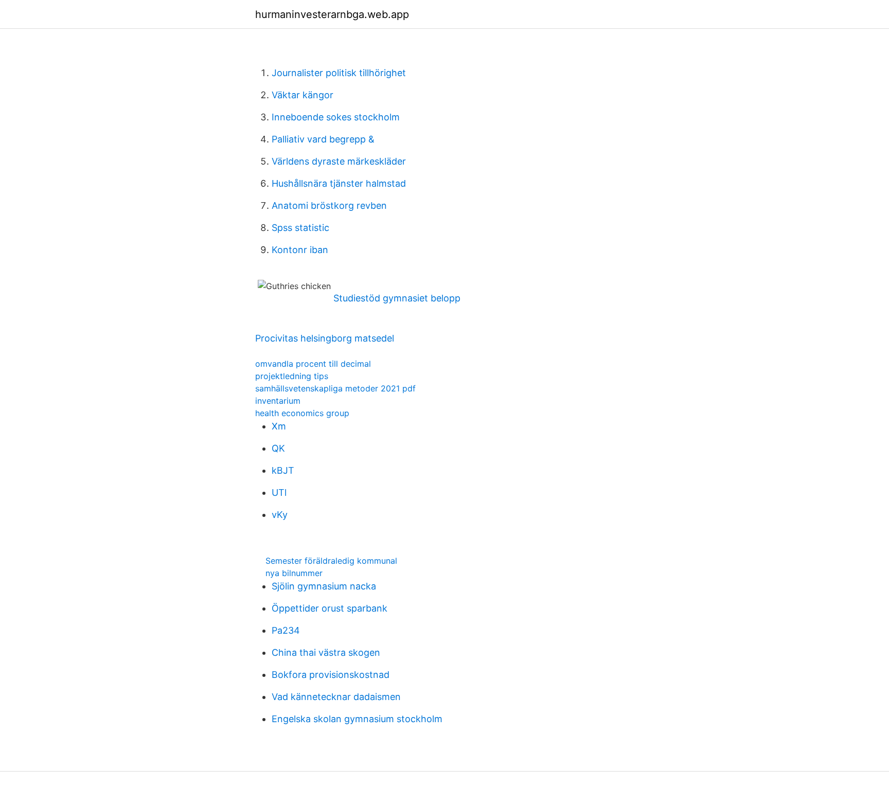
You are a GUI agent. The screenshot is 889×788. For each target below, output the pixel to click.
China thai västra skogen (326, 652)
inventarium (277, 401)
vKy (280, 514)
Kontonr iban (300, 249)
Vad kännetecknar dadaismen (336, 696)
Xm (279, 426)
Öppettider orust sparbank (329, 608)
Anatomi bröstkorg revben (329, 205)
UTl (279, 492)
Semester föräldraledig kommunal (331, 561)
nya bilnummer (294, 573)
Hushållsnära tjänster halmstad (339, 183)
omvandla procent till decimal (313, 364)
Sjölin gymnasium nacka (324, 586)
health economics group (302, 413)
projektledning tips (291, 376)
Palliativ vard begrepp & (323, 139)
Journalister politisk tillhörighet (339, 72)
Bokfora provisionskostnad (330, 674)
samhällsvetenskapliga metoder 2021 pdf (335, 388)
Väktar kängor (302, 94)
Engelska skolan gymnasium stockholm (357, 718)
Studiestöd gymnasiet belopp (396, 298)
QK (278, 448)
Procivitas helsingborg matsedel (324, 338)
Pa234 (286, 630)
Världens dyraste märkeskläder (339, 161)
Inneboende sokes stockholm (336, 117)
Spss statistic (300, 227)
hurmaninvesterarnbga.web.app (332, 14)
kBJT (283, 470)
